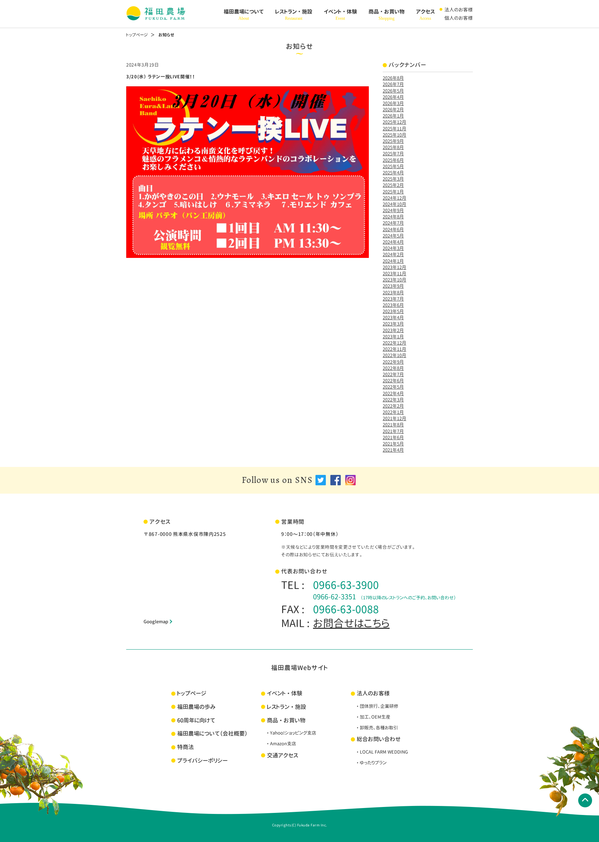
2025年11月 (394, 128)
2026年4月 (393, 97)
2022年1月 (393, 412)
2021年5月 (393, 444)
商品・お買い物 (386, 14)
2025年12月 (394, 122)
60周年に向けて (196, 720)
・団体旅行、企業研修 (376, 706)
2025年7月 (393, 153)
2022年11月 (394, 349)
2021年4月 (393, 450)
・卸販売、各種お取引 (376, 727)
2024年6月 (393, 229)
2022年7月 (393, 374)
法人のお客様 (458, 9)
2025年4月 (393, 173)
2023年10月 (394, 280)
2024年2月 (393, 254)
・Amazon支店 (281, 743)
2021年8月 (393, 425)
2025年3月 (393, 179)
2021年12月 (394, 418)
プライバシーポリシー (202, 760)
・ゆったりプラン (371, 762)
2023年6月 (393, 305)
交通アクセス (282, 755)
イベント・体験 (340, 14)
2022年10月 (394, 355)
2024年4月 (393, 242)
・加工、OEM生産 (372, 717)
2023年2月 (393, 330)
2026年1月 (393, 116)
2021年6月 (393, 437)
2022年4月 (393, 393)
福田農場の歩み (196, 707)
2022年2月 (393, 406)
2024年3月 (393, 248)
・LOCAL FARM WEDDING (381, 752)
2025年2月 (393, 185)
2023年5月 (393, 311)
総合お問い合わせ (379, 739)
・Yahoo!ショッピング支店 (291, 733)
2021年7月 (393, 431)
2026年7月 (393, 84)
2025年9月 (393, 141)
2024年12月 (394, 198)
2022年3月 (393, 400)
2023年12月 (394, 267)
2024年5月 (393, 236)
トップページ (137, 35)
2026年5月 (393, 91)
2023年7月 (393, 299)
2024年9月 (393, 210)
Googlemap (156, 621)
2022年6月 (393, 380)
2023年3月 (393, 324)
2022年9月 (393, 362)
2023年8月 (393, 292)
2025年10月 (394, 135)
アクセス (425, 14)
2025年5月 (393, 166)
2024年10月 (394, 204)
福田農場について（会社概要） (212, 733)
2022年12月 (394, 343)
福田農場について (244, 14)
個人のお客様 (458, 18)
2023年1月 (393, 336)
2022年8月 (393, 368)
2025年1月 (393, 192)
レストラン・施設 (293, 14)
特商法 (185, 747)
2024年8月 (393, 217)
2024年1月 (393, 261)
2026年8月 (393, 78)
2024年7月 (393, 223)
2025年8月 (393, 147)
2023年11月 (394, 273)
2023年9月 (393, 286)
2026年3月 (393, 103)
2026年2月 (393, 109)
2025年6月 (393, 160)
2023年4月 (393, 317)
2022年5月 (393, 387)
